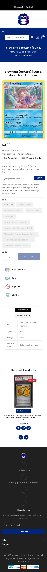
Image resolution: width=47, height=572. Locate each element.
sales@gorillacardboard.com (23, 482)
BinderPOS (23, 561)
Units (4, 252)
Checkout (18, 7)
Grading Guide (33, 158)
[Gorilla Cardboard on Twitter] (23, 3)
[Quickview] (18, 428)
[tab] (23, 310)
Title (4, 200)
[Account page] (37, 37)
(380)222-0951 (23, 470)
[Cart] (43, 37)
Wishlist (29, 7)
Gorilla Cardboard (23, 55)
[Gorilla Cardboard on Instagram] (28, 3)
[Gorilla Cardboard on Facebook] (18, 3)
